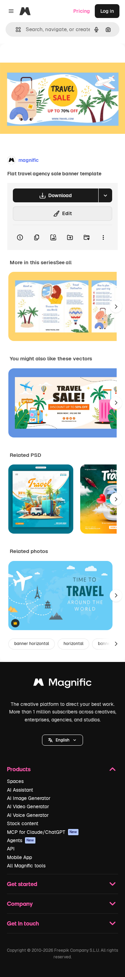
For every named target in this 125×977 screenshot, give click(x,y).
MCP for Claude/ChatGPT (42, 832)
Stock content (22, 823)
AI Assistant (20, 790)
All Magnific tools (26, 866)
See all (64, 262)
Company (20, 903)
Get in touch (23, 923)
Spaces (15, 781)
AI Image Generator (28, 798)
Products (19, 769)
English (62, 740)
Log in (107, 11)
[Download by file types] (105, 195)
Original (44, 59)
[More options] (103, 238)
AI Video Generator (28, 806)
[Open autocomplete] (15, 29)
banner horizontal (31, 643)
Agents (20, 840)
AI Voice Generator (28, 815)
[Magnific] (62, 684)
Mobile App (19, 857)
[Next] (116, 306)
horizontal (73, 643)
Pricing (81, 11)
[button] (62, 740)
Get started (22, 883)
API (11, 849)
